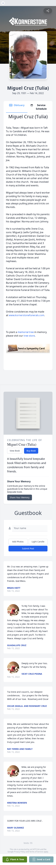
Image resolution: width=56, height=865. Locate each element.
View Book (15, 450)
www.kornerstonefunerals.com (26, 315)
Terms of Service (36, 851)
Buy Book (31, 450)
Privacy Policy (19, 851)
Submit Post (28, 548)
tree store (29, 335)
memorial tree (26, 332)
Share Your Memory (19, 497)
